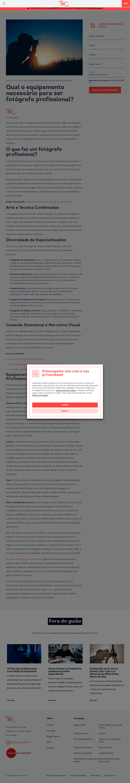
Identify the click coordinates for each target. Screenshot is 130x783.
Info (126, 4)
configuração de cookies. (65, 390)
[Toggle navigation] (4, 3)
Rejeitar (65, 411)
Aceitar (65, 405)
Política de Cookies (40, 395)
